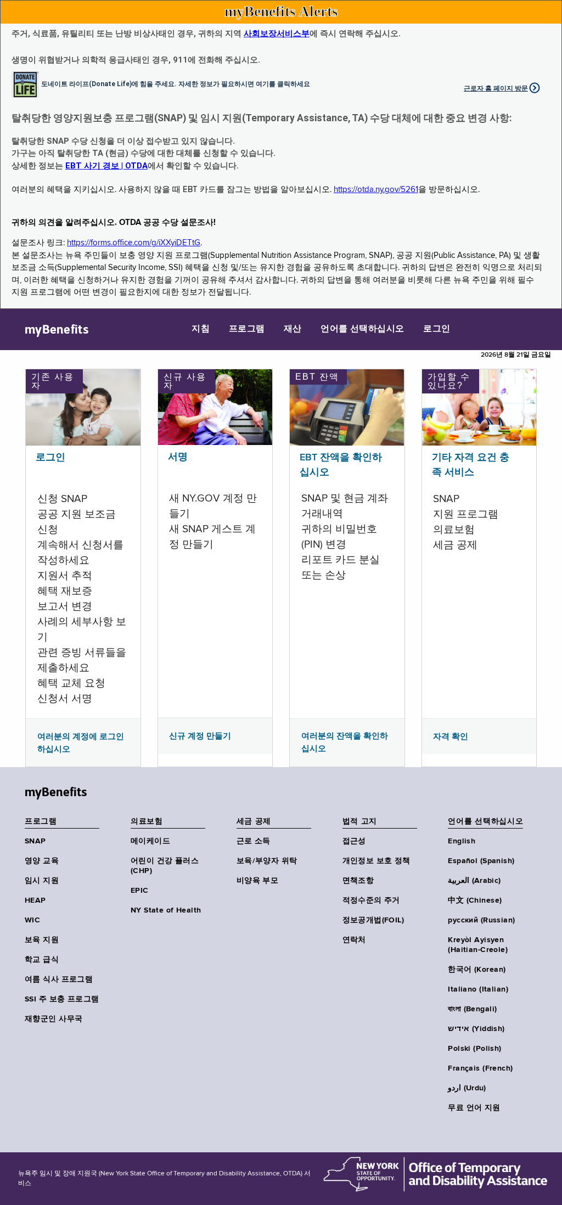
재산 (293, 329)
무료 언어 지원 (474, 1108)
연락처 (354, 940)
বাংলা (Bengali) (472, 1009)
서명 (178, 457)
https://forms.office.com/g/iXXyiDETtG (133, 243)
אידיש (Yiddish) (476, 1029)
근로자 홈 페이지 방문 (496, 88)
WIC (32, 920)
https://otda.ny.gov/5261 (376, 189)
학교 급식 (42, 960)
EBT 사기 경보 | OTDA (106, 166)
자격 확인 (450, 736)
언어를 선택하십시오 (362, 329)
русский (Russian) (481, 920)
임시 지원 (42, 881)
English (461, 841)
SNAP (35, 841)
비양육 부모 (258, 881)
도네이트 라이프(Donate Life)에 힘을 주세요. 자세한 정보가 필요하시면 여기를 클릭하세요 (175, 83)
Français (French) (480, 1068)
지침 (201, 329)
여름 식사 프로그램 (59, 979)
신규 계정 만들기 (200, 736)
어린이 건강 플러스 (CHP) (165, 866)
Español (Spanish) (481, 861)
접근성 (354, 841)
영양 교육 (42, 861)
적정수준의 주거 (371, 900)
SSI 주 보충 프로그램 (62, 999)
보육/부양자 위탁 (267, 861)
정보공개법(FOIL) (373, 920)
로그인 (436, 329)
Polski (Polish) (474, 1048)
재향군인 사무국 (53, 1019)
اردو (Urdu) (467, 1088)
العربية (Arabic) (474, 881)
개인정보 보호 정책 (376, 861)
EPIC (140, 890)
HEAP (35, 900)
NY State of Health (166, 910)
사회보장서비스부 (277, 33)
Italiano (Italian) (478, 989)
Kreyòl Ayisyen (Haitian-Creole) (478, 945)
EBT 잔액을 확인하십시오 (341, 465)
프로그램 (247, 329)
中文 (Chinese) (475, 900)
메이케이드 (150, 841)
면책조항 (358, 881)
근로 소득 (254, 841)
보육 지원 (42, 940)
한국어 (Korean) (476, 969)
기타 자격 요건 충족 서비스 (470, 465)
